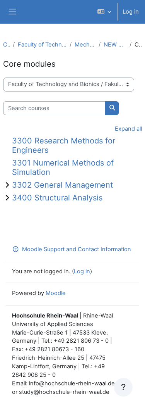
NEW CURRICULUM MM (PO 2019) (115, 44)
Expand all (128, 128)
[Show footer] (123, 387)
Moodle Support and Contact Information (76, 249)
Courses (6, 44)
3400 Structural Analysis (57, 197)
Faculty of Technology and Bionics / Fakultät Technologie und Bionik (42, 44)
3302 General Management (62, 185)
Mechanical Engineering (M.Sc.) (85, 44)
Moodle (56, 293)
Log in (131, 11)
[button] (104, 12)
